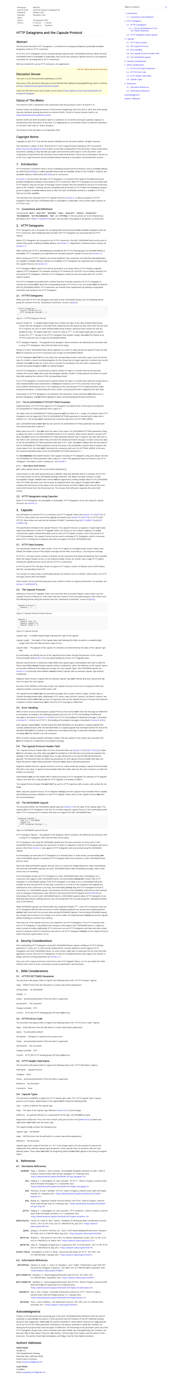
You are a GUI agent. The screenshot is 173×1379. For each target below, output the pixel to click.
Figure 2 (19, 613)
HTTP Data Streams (138, 42)
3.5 (128, 57)
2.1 (128, 25)
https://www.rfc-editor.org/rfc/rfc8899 (47, 1270)
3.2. (18, 589)
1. (18, 164)
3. (18, 510)
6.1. (18, 1166)
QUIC (74, 302)
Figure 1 (19, 318)
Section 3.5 (97, 253)
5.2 (128, 72)
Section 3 (70, 198)
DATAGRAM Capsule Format (36, 830)
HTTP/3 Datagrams (138, 25)
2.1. (18, 295)
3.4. (18, 746)
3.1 (128, 42)
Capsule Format (31, 631)
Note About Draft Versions (34, 466)
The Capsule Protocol (139, 46)
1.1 (128, 17)
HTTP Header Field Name (140, 76)
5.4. (18, 1094)
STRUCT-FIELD (91, 750)
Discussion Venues (28, 74)
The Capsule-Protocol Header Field (144, 53)
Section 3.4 (39, 658)
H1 (103, 720)
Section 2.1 (64, 243)
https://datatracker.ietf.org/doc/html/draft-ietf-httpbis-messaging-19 (60, 1186)
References (131, 83)
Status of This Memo (30, 100)
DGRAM (32, 171)
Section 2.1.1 (21, 246)
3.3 (128, 50)
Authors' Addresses (132, 98)
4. (18, 941)
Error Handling (136, 50)
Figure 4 (19, 830)
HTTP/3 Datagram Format (35, 318)
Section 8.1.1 (23, 720)
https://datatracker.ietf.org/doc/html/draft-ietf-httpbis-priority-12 (58, 1297)
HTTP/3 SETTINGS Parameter (142, 68)
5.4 (128, 79)
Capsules (130, 39)
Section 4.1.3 (42, 717)
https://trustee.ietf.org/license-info (31, 149)
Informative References (140, 91)
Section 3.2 (60, 1110)
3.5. (18, 802)
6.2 (128, 91)
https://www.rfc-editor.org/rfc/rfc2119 (78, 1240)
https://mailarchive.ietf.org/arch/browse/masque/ (39, 86)
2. (18, 225)
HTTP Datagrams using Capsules (144, 35)
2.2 (128, 35)
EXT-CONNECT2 (87, 520)
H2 (33, 720)
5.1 (128, 68)
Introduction (132, 13)
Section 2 (22, 179)
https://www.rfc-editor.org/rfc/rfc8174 (76, 1247)
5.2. (18, 1018)
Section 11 (20, 584)
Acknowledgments (132, 95)
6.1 (128, 87)
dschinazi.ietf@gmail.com (32, 1362)
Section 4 (62, 461)
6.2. (18, 1260)
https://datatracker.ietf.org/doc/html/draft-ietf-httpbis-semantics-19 (60, 1216)
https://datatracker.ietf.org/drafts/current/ (33, 115)
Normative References (139, 87)
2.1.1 (130, 28)
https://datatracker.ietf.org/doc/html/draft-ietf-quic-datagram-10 (58, 1176)
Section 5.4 (68, 807)
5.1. (18, 976)
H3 (52, 717)
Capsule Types (136, 79)
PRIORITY (32, 584)
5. (18, 971)
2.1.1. (18, 402)
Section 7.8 (75, 517)
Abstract (21, 42)
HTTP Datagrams (134, 21)
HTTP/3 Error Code (138, 72)
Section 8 (95, 720)
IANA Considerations (135, 65)
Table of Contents (131, 7)
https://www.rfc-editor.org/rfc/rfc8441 (78, 1277)
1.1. (18, 209)
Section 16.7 (88, 514)
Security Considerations (136, 61)
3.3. (18, 707)
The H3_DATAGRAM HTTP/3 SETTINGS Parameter (144, 29)
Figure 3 (19, 631)
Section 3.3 (77, 750)
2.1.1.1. (19, 466)
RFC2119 (37, 219)
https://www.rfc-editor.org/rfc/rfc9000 (85, 1233)
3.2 (128, 46)
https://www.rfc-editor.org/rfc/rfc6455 (61, 1305)
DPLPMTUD (93, 893)
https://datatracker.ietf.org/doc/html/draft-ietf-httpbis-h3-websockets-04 (62, 1287)
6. (18, 1161)
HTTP (99, 514)
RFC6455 (48, 174)
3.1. (18, 544)
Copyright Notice (27, 137)
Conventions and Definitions (142, 17)
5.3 (128, 76)
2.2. (18, 496)
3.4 (128, 53)
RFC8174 (46, 219)
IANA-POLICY (85, 1119)
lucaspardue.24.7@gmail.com (33, 1372)
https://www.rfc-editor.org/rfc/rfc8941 (76, 1255)
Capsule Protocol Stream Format (38, 613)
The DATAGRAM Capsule (140, 57)
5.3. (18, 1060)
